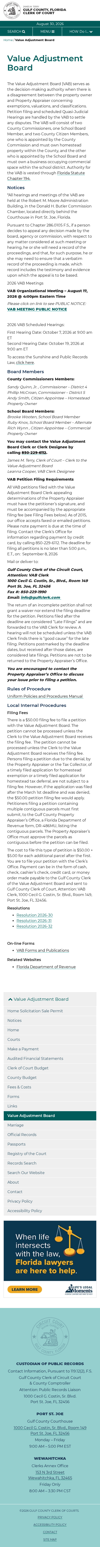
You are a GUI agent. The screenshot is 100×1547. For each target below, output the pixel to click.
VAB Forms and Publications (43, 950)
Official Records (22, 1135)
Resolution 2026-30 (35, 915)
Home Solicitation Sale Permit (35, 1011)
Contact (15, 1192)
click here (25, 362)
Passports (16, 1144)
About (13, 1182)
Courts (13, 1039)
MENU (46, 31)
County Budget (22, 1077)
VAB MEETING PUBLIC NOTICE (37, 309)
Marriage (15, 1125)
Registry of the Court (27, 1154)
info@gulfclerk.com (41, 597)
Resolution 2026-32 (34, 926)
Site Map (50, 1539)
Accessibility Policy (24, 1211)
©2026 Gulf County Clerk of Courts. (50, 1525)
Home (8, 40)
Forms (13, 1096)
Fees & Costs (19, 1087)
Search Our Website (26, 1173)
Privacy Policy (20, 1201)
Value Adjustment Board (41, 999)
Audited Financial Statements (35, 1058)
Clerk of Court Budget (28, 1068)
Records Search (22, 1163)
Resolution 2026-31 (34, 921)
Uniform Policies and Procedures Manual (45, 696)
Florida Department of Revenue (46, 967)
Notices (14, 1020)
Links (12, 1106)
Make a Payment (23, 1049)
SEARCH (14, 31)
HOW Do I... (79, 31)
